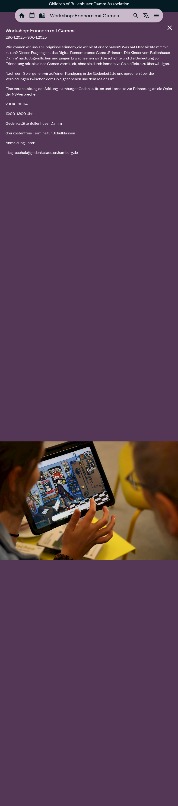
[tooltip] (22, 15)
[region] (89, 86)
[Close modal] (169, 27)
